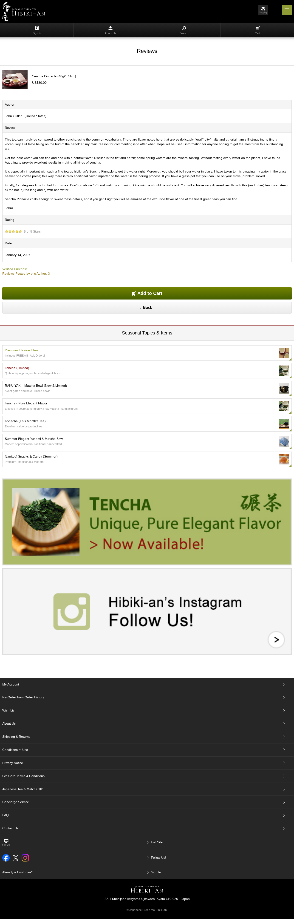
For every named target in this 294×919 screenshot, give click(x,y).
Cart (257, 33)
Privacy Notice (12, 763)
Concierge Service (15, 802)
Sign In (36, 33)
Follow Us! (158, 857)
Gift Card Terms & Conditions (23, 776)
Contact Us (10, 828)
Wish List (8, 710)
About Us (110, 33)
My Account (10, 684)
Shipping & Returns (16, 736)
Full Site (157, 842)
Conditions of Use (15, 750)
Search (183, 33)
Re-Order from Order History (23, 697)
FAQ (5, 815)
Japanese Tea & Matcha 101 (23, 789)
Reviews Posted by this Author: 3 (26, 273)
